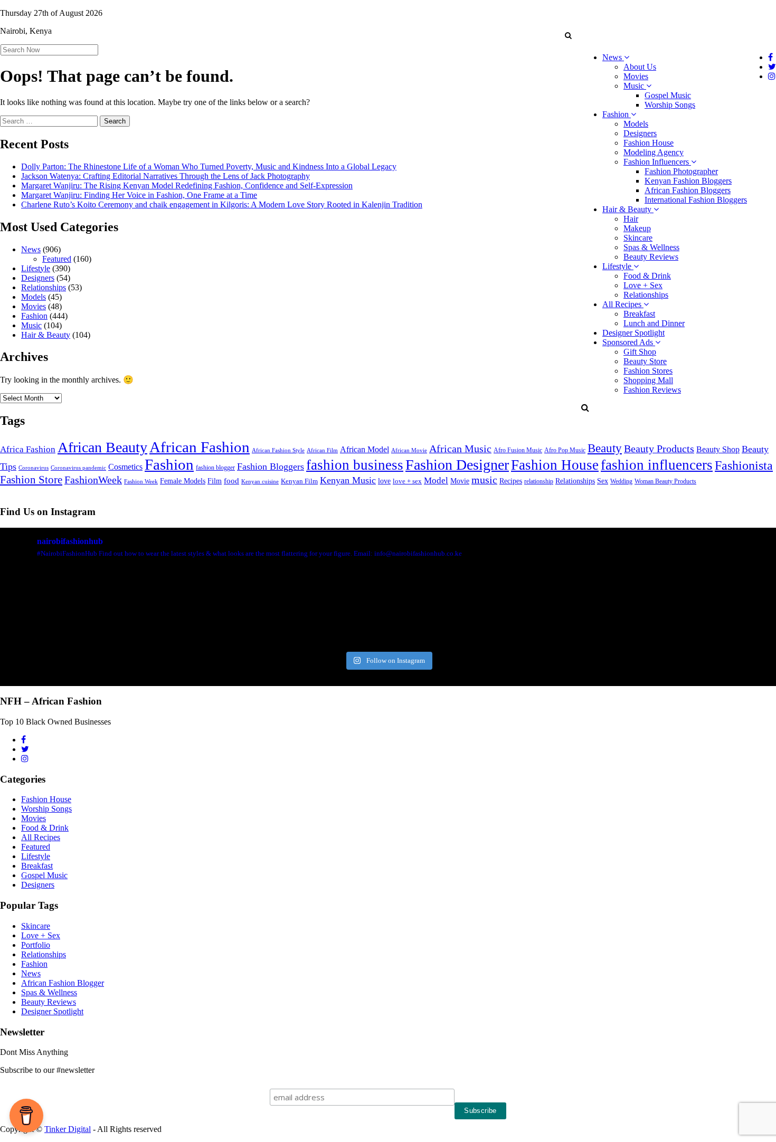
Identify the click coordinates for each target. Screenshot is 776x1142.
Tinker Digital (67, 1129)
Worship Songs (670, 104)
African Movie (409, 450)
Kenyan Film (299, 481)
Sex (602, 481)
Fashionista (744, 465)
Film (214, 481)
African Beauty (102, 447)
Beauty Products (659, 448)
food (231, 480)
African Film (322, 450)
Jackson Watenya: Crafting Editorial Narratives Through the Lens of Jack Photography (165, 176)
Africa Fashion (27, 449)
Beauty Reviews (650, 256)
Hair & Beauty (628, 209)
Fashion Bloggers (270, 466)
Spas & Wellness (651, 247)
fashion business (354, 465)
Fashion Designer (457, 464)
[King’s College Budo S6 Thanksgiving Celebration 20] (583, 608)
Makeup (637, 228)
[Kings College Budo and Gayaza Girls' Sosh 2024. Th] (192, 608)
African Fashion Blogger (62, 982)
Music (634, 85)
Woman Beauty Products (665, 481)
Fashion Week (141, 481)
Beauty (605, 448)
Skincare (637, 237)
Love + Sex (643, 285)
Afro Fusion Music (518, 450)
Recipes (510, 481)
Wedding (621, 481)
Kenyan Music (348, 480)
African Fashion (199, 447)
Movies (635, 76)
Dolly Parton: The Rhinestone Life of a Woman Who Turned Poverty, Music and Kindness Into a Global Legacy (208, 166)
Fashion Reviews (652, 389)
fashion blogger (215, 467)
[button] (567, 35)
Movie (459, 481)
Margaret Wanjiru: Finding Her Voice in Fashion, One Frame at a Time (139, 195)
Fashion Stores (648, 370)
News (613, 57)
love (384, 481)
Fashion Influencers (657, 161)
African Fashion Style (278, 450)
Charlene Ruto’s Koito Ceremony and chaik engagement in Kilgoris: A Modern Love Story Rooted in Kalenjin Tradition (221, 204)
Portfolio (35, 944)
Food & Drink (647, 275)
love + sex (407, 481)
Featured (56, 258)
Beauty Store (645, 361)
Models (635, 123)
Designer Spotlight (633, 332)
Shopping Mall (648, 380)
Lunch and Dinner (654, 323)
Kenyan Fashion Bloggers (688, 180)
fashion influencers (657, 465)
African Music (460, 448)
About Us (639, 66)
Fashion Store (31, 479)
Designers (640, 133)
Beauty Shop (718, 449)
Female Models (182, 481)
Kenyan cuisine (260, 481)
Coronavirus (33, 467)
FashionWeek (93, 480)
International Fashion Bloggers (696, 199)
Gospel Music (668, 95)
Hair (630, 218)
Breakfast (639, 313)
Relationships (645, 294)
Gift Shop (639, 351)
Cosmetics (125, 466)
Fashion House (648, 142)
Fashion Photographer (681, 171)
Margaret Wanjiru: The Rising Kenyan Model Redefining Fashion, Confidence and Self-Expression (187, 185)
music (484, 480)
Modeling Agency (653, 152)
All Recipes (622, 304)
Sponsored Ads (628, 342)
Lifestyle (617, 266)
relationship (538, 481)
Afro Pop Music (564, 450)
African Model (364, 449)
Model (436, 480)
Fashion (616, 114)
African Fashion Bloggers (688, 190)
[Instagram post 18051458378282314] (62, 608)
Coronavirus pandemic (78, 467)
